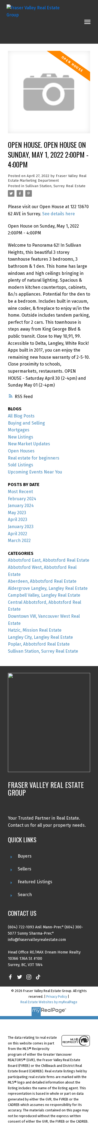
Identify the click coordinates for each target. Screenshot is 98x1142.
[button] (10, 977)
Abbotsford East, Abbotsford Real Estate (48, 560)
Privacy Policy (56, 996)
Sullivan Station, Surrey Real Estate (55, 186)
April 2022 (17, 533)
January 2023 (20, 526)
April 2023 (17, 519)
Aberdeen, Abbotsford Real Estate (42, 581)
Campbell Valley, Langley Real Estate (44, 595)
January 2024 (21, 505)
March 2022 (19, 540)
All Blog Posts (21, 416)
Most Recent (20, 491)
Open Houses (21, 451)
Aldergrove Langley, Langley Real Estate (48, 588)
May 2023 (17, 512)
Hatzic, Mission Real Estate (35, 630)
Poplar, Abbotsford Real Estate (39, 644)
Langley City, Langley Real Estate (40, 637)
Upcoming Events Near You (35, 472)
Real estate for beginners (33, 458)
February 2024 (22, 498)
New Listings (20, 437)
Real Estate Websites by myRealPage (48, 1002)
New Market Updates (29, 443)
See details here (58, 213)
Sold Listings (20, 464)
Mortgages (18, 429)
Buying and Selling (26, 423)
